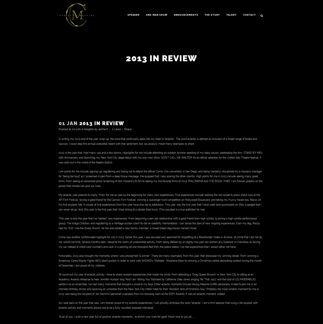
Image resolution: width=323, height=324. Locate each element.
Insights (89, 129)
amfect (103, 129)
